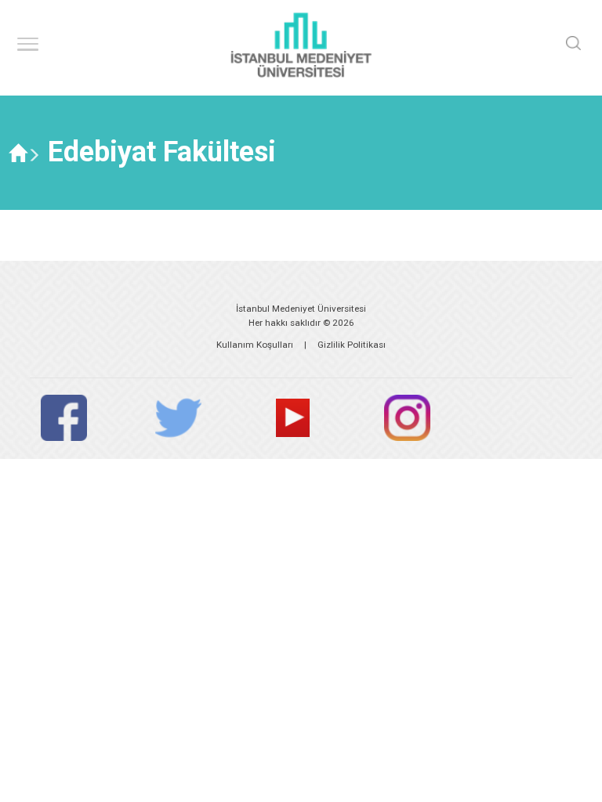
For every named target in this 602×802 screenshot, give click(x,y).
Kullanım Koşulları (254, 344)
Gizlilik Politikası (351, 344)
